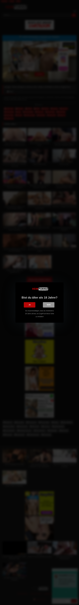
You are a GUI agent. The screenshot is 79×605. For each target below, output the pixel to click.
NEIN (49, 305)
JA (30, 305)
